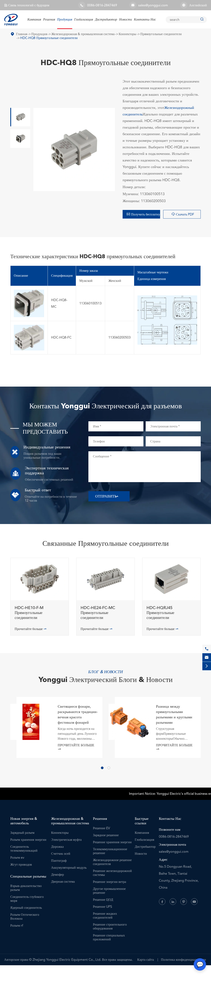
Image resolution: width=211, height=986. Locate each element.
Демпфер (57, 875)
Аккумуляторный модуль (69, 868)
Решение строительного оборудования (110, 926)
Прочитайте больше (31, 629)
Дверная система (63, 881)
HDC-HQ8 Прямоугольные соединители (49, 38)
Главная (21, 34)
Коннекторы (127, 34)
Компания (34, 19)
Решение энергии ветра (109, 882)
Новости (125, 19)
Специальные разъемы (28, 876)
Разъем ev (17, 857)
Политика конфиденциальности (183, 960)
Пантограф (59, 861)
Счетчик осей (60, 854)
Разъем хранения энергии (28, 840)
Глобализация (83, 19)
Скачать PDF (182, 214)
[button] (102, 767)
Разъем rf (16, 925)
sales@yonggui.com (153, 5)
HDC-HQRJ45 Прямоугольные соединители (160, 612)
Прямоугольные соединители (161, 34)
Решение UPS (102, 907)
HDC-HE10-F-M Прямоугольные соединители (29, 612)
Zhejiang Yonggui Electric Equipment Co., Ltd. (67, 960)
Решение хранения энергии (112, 842)
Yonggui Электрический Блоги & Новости (106, 680)
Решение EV (101, 828)
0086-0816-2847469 (102, 5)
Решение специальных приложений (109, 937)
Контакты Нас (145, 19)
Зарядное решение (106, 835)
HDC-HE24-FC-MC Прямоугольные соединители (98, 612)
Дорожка (57, 847)
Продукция (64, 19)
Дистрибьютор (106, 19)
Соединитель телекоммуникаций (24, 848)
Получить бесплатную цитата (143, 214)
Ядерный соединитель (26, 908)
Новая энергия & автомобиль (23, 820)
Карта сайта (145, 960)
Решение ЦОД (103, 900)
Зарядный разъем (22, 833)
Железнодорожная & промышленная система (83, 34)
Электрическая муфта (66, 840)
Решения (49, 19)
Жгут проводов (21, 864)
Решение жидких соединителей (105, 915)
